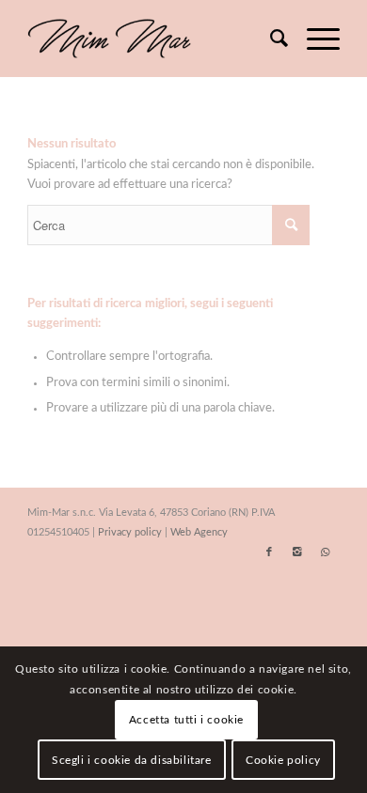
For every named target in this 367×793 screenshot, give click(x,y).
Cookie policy (283, 760)
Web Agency (199, 532)
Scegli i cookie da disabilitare (132, 760)
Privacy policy (130, 532)
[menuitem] (269, 38)
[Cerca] (269, 38)
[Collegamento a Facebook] (269, 552)
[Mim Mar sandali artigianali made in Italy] (152, 38)
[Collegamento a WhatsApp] (325, 552)
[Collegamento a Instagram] (297, 552)
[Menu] (314, 38)
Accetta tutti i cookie (186, 719)
